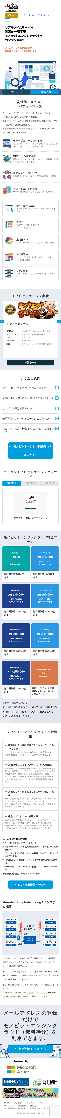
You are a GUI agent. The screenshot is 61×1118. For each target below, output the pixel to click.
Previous (2, 321)
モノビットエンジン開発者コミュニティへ (32, 450)
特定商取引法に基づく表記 (16, 1108)
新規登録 (46, 91)
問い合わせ (37, 1108)
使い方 (33, 1106)
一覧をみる (30, 362)
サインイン (17, 91)
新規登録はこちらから (32, 1048)
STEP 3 (49, 483)
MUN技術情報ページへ (32, 884)
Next (59, 321)
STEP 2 (30, 483)
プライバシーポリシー (36, 1103)
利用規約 (18, 1103)
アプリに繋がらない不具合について (29, 15)
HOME (7, 1103)
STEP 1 (11, 483)
